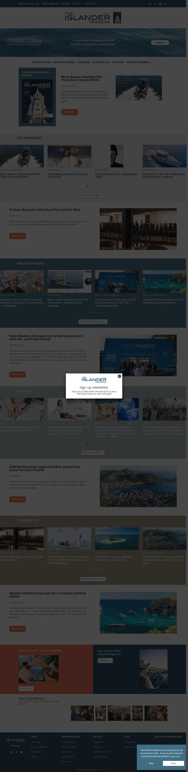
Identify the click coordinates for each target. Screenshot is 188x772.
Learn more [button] (175, 756)
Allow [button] (173, 763)
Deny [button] (151, 763)
